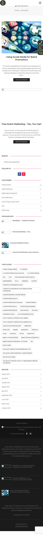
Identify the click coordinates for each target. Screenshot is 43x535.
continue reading (21, 79)
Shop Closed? (7, 345)
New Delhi (35, 329)
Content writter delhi (10, 306)
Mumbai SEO (24, 329)
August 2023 (6, 374)
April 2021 (5, 391)
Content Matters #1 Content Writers (14, 294)
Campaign (25, 281)
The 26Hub (28, 467)
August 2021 (6, 387)
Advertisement (7, 281)
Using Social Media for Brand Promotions (21, 58)
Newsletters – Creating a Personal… (23, 465)
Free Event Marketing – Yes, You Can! (21, 124)
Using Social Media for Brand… (19, 490)
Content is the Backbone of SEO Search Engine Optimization (17, 290)
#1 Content (23, 269)
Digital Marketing (7, 189)
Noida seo (13, 333)
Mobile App (6, 329)
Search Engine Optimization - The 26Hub (15, 341)
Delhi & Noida (24, 310)
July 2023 (5, 378)
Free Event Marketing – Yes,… (21, 478)
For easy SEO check (8, 314)
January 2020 (6, 408)
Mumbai (15, 329)
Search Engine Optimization (10, 202)
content (34, 281)
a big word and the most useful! (25, 277)
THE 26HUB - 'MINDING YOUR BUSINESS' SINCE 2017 (17, 349)
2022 (10, 277)
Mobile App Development (9, 193)
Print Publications (7, 197)
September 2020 (7, 395)
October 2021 (6, 382)
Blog (16, 281)
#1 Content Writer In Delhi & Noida (13, 273)
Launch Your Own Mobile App (12, 326)
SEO (3, 206)
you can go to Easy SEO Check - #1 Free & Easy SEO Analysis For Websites (20, 362)
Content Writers (31, 302)
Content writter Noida (10, 310)
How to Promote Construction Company (15, 318)
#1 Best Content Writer (10, 269)
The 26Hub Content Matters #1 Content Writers (17, 353)
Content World (6, 185)
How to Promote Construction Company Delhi (17, 322)
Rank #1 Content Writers (10, 337)
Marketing (27, 326)
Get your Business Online (25, 314)
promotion (30, 333)
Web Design (5, 210)
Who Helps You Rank (9, 357)
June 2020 (5, 399)
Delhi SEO (35, 310)
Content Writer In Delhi (10, 298)
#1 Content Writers (33, 273)
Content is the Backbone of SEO (13, 285)
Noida (5, 333)
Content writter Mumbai (27, 306)
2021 (4, 277)
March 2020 (5, 404)
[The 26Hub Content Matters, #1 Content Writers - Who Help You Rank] (3, 3)
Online (21, 333)
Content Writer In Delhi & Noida (12, 302)
